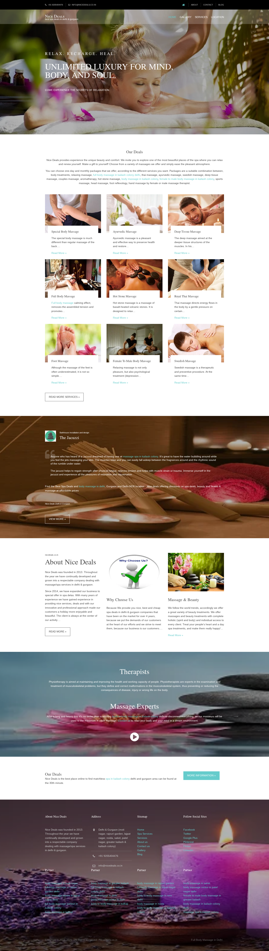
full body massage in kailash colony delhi (116, 174)
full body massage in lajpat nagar (156, 887)
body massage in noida (150, 903)
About (194, 5)
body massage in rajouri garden (155, 883)
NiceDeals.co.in (108, 939)
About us (142, 841)
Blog (221, 5)
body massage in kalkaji (59, 911)
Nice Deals (54, 16)
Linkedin (188, 850)
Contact (208, 5)
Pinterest (188, 841)
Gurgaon (112, 829)
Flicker (187, 846)
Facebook (189, 829)
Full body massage (62, 302)
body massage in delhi (92, 486)
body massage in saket (196, 883)
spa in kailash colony (118, 778)
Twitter (187, 833)
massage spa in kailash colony (140, 456)
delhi (56, 891)
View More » (57, 518)
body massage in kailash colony (140, 178)
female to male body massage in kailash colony (187, 178)
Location (217, 17)
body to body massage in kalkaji (109, 903)
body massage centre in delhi (108, 899)
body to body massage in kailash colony (135, 716)
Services (201, 17)
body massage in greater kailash (110, 883)
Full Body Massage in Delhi (207, 939)
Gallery (185, 17)
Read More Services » (64, 396)
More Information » (201, 775)
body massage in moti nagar (61, 883)
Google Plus (190, 837)
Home (172, 17)
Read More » (59, 252)
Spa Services (144, 833)
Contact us (124, 720)
